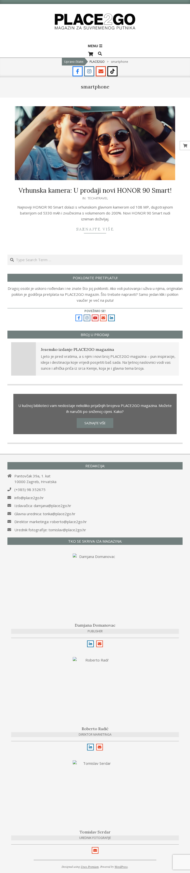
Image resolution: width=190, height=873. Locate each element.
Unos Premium (90, 867)
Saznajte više (95, 229)
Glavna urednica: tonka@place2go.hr (44, 513)
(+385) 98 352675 (30, 489)
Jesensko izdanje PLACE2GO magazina (77, 349)
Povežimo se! (95, 311)
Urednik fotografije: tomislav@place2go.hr (50, 529)
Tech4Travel (98, 198)
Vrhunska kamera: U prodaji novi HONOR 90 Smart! (95, 190)
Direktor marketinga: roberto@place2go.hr (50, 521)
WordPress (121, 867)
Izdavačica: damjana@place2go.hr (42, 505)
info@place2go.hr (29, 497)
